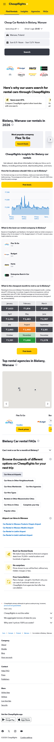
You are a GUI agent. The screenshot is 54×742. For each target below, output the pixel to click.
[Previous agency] (6, 404)
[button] (4, 4)
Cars (3, 633)
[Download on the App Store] (24, 719)
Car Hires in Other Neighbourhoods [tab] (19, 480)
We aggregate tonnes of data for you (20, 618)
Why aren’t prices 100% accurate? (19, 622)
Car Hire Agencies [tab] (33, 487)
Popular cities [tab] (9, 511)
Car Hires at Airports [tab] (12, 474)
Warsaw (26, 633)
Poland (18, 633)
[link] (22, 143)
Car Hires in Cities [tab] (11, 505)
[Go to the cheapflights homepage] (18, 4)
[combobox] (12, 28)
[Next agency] (47, 404)
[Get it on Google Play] (8, 719)
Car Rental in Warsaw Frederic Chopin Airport (22, 524)
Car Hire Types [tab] (10, 493)
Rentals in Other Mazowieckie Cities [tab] (19, 499)
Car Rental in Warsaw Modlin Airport (18, 528)
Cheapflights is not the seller (16, 613)
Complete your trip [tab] (31, 505)
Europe (10, 633)
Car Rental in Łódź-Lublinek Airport (17, 535)
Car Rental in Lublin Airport (14, 531)
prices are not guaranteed (12, 606)
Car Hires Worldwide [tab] (12, 487)
